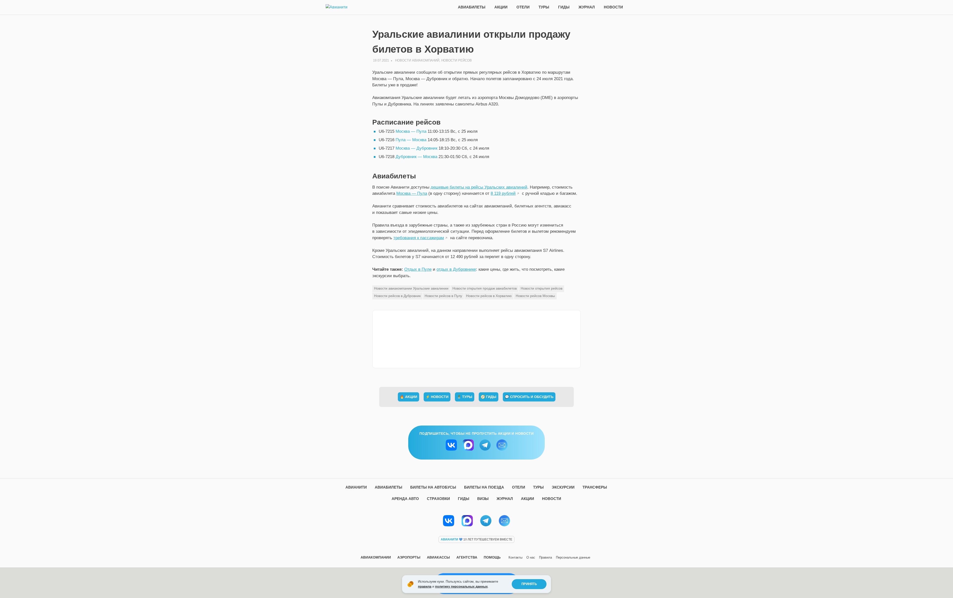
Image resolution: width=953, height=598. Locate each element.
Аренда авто (405, 499)
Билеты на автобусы (433, 487)
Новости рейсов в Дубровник (397, 296)
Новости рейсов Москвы (535, 296)
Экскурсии (563, 487)
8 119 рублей (503, 193)
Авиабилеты (471, 7)
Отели (523, 7)
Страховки (438, 499)
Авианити (356, 487)
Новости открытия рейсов (541, 288)
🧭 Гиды (488, 397)
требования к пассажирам (418, 237)
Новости (613, 7)
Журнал (587, 7)
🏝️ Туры (464, 397)
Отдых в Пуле (418, 269)
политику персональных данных (461, 586)
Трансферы (594, 487)
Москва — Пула (411, 131)
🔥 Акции (408, 397)
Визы (483, 499)
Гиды (564, 7)
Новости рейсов (456, 60)
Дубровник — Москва (416, 156)
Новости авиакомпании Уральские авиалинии (411, 288)
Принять (529, 584)
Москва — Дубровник (416, 148)
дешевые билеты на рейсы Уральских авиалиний (479, 187)
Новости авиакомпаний (417, 60)
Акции (501, 7)
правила (424, 586)
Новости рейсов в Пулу (443, 296)
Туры (544, 7)
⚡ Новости (437, 397)
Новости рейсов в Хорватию (489, 296)
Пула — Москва (411, 139)
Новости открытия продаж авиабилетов (484, 288)
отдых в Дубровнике (456, 269)
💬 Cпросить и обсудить (529, 397)
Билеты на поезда (484, 487)
